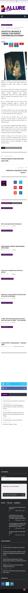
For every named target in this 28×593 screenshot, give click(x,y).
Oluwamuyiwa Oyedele (19, 346)
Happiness (4, 208)
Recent (3, 503)
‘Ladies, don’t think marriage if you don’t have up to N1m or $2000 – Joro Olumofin (13, 319)
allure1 (14, 298)
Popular (9, 503)
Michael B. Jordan (10, 147)
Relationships (9, 208)
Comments (17, 503)
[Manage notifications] (24, 589)
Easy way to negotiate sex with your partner (12, 271)
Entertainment (4, 24)
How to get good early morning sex (11, 224)
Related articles (6, 203)
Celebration (4, 278)
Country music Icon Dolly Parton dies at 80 (11, 19)
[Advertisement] (14, 368)
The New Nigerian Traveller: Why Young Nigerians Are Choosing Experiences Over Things (17, 525)
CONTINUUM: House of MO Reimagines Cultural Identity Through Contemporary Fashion (12, 21)
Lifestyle (10, 24)
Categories (3, 476)
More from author (16, 203)
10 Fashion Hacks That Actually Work (17, 532)
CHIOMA (13, 226)
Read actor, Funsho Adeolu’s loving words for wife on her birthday (13, 295)
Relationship (18, 147)
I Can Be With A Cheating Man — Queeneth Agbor (13, 343)
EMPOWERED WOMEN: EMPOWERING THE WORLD (12, 247)
